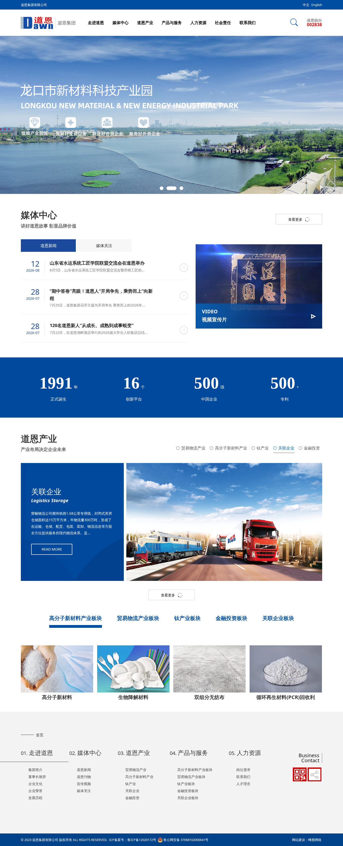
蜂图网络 (314, 839)
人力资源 (198, 22)
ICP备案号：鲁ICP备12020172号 (132, 839)
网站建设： (300, 839)
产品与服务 (172, 22)
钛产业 (263, 447)
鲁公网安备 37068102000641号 (185, 839)
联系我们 (248, 22)
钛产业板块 (187, 618)
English (316, 5)
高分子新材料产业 (231, 447)
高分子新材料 (57, 697)
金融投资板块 (231, 618)
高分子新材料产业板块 (75, 618)
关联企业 (286, 448)
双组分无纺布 (209, 697)
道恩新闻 (48, 245)
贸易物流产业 (193, 447)
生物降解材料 (133, 697)
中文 (306, 5)
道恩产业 (145, 22)
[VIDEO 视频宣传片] (259, 286)
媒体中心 (120, 22)
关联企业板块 (278, 618)
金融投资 (312, 447)
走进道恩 (96, 22)
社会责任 (223, 22)
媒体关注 (104, 245)
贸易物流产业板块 (138, 618)
